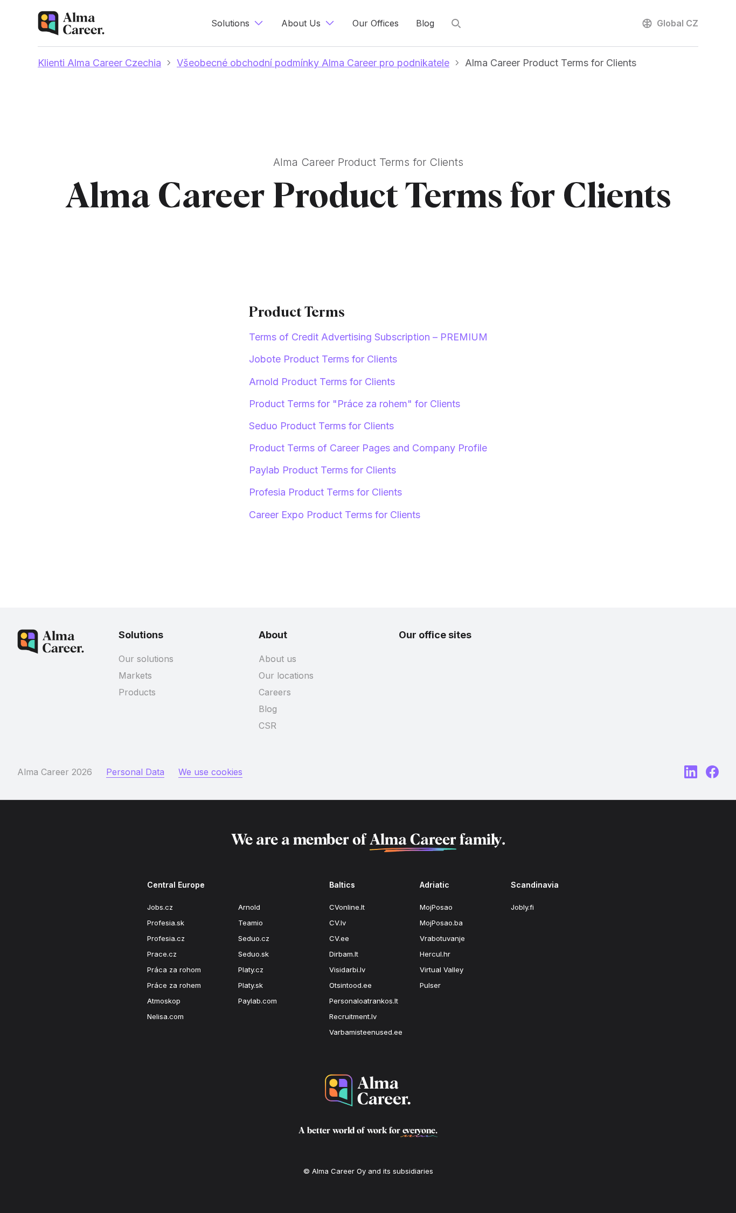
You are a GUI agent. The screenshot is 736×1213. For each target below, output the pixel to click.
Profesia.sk (165, 922)
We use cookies (210, 771)
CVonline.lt (347, 907)
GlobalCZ (677, 23)
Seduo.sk (253, 954)
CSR (267, 725)
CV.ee (339, 938)
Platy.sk (250, 985)
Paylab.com (257, 1000)
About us (277, 658)
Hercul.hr (435, 954)
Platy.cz (250, 969)
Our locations (286, 675)
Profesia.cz (166, 938)
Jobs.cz (160, 907)
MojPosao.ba (441, 922)
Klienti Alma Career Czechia (99, 62)
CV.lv (337, 922)
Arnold (249, 907)
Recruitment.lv (353, 1016)
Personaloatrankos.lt (363, 1000)
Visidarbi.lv (347, 969)
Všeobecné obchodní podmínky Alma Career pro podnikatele (313, 62)
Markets (135, 675)
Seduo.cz (253, 938)
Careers (275, 692)
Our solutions (146, 658)
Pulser (430, 985)
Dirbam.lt (343, 954)
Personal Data (135, 771)
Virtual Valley (441, 969)
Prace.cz (162, 954)
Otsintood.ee (350, 985)
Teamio (250, 922)
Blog (268, 708)
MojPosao (436, 907)
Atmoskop (163, 1000)
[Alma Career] (368, 1090)
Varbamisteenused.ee (365, 1032)
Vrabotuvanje (442, 938)
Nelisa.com (165, 1016)
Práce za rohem (174, 985)
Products (137, 692)
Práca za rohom (174, 969)
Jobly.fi (522, 907)
